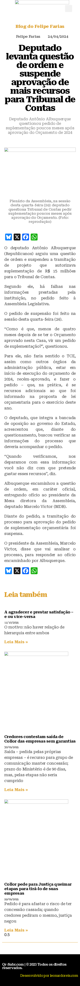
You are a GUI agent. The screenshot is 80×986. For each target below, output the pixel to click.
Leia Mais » (16, 642)
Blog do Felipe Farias (40, 26)
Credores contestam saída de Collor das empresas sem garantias (40, 738)
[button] (68, 8)
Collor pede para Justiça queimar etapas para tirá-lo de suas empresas (37, 888)
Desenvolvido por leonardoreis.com (49, 976)
